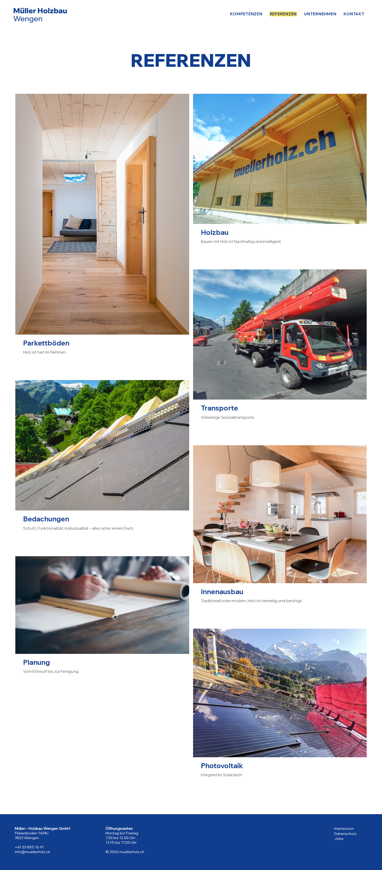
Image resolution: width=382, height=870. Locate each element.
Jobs (339, 838)
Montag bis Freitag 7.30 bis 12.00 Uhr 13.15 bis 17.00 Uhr (122, 838)
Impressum (344, 828)
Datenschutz (345, 833)
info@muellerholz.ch (32, 851)
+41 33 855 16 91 (29, 847)
